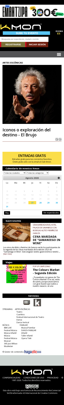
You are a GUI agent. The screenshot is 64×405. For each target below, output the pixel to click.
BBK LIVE (7, 327)
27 (32, 202)
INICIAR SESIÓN (37, 44)
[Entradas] (37, 306)
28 (40, 202)
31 (7, 206)
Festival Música (10, 330)
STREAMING (7, 309)
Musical (7, 341)
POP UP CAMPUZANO (41, 266)
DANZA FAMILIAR (28, 330)
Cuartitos (20, 314)
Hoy (7, 213)
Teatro (19, 312)
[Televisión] (26, 306)
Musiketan (8, 346)
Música (7, 335)
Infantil (24, 333)
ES (58, 33)
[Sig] (59, 178)
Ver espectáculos (51, 213)
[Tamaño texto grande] (60, 139)
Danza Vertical (22, 322)
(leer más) (7, 254)
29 (48, 202)
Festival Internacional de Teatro (30, 317)
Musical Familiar (28, 327)
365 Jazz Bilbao (10, 343)
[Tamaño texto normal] (56, 139)
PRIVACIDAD (52, 377)
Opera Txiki (26, 338)
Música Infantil (10, 333)
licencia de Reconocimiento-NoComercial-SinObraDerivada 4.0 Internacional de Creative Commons (34, 391)
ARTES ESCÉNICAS (22, 309)
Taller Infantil (27, 335)
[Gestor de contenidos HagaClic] (32, 352)
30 (57, 202)
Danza (19, 319)
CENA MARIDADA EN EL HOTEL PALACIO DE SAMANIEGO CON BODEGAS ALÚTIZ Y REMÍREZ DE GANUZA (45, 229)
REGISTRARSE (13, 44)
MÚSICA (5, 325)
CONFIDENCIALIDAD (11, 377)
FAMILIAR (24, 325)
